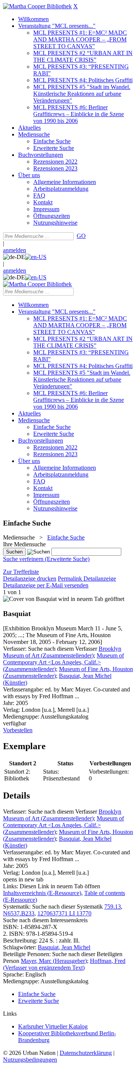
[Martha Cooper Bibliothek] (37, 6)
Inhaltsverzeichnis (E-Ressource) (42, 893)
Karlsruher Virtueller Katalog (53, 1026)
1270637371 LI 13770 (64, 913)
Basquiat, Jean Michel (64, 947)
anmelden (14, 250)
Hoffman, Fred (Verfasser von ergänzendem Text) (64, 964)
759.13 (112, 906)
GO (81, 236)
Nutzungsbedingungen (30, 1059)
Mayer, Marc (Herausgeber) (54, 961)
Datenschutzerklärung (86, 1053)
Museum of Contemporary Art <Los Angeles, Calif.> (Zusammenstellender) (63, 662)
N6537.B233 (18, 913)
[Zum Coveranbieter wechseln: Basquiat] (30, 599)
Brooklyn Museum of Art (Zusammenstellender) (62, 652)
